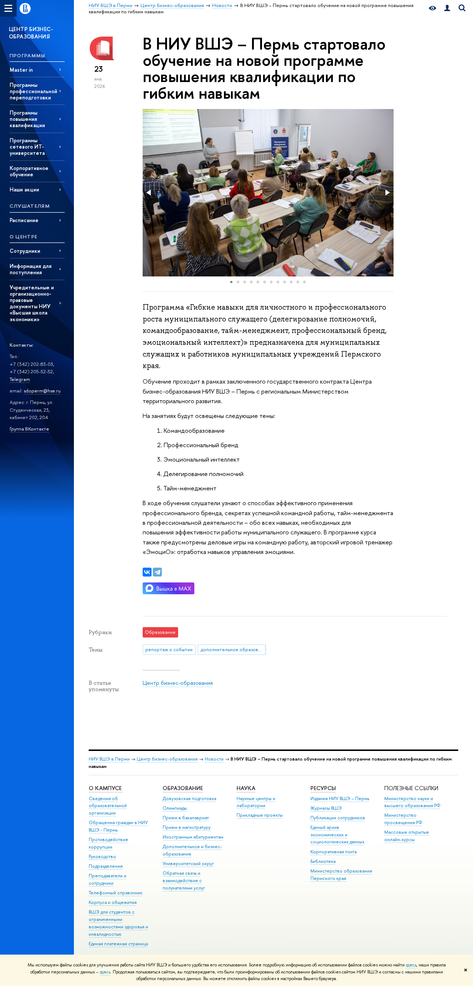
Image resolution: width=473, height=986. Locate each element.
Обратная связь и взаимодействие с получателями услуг (184, 880)
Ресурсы (323, 788)
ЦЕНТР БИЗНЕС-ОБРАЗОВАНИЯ (31, 32)
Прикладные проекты (259, 815)
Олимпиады (175, 808)
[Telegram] (157, 572)
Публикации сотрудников (337, 818)
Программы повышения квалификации (27, 119)
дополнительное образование (233, 649)
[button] (149, 192)
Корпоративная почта (333, 852)
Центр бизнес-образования (178, 683)
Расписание (24, 220)
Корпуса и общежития (113, 902)
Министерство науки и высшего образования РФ (412, 802)
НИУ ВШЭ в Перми (109, 759)
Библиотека (323, 861)
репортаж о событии (169, 649)
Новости (214, 759)
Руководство (102, 856)
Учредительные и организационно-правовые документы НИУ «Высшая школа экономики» (32, 303)
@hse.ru (52, 390)
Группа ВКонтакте (29, 428)
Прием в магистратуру (187, 827)
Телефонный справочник (115, 893)
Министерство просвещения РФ (403, 819)
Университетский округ (188, 863)
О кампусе (106, 788)
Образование (183, 788)
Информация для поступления (30, 269)
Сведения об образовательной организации (108, 805)
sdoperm (33, 390)
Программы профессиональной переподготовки (33, 91)
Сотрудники (25, 250)
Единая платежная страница (118, 944)
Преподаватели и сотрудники (107, 879)
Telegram (20, 379)
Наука (245, 788)
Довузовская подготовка (189, 798)
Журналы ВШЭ (326, 808)
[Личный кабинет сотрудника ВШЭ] (447, 8)
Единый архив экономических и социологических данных (337, 834)
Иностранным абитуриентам (193, 837)
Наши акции (24, 189)
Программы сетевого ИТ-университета (27, 146)
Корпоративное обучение (29, 171)
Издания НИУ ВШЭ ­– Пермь (339, 798)
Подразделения (106, 866)
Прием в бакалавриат (186, 818)
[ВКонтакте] (147, 572)
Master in (21, 69)
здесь (411, 965)
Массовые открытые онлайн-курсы (406, 836)
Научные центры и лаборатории (255, 802)
